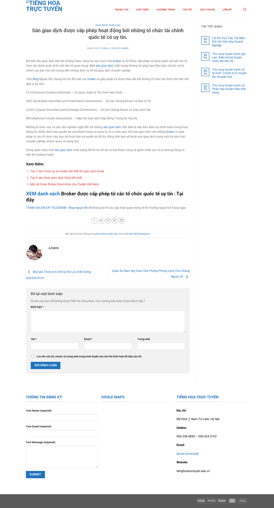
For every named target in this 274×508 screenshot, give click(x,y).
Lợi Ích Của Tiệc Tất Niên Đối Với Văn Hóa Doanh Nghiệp (228, 41)
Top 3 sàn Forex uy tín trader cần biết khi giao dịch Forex (67, 171)
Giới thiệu (142, 9)
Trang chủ (121, 9)
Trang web (143, 339)
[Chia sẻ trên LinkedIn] (121, 221)
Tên (34, 339)
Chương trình (166, 9)
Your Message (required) (40, 442)
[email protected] (187, 453)
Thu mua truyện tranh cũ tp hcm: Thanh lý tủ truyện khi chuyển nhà (229, 73)
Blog (36, 79)
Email (88, 339)
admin (124, 48)
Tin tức (187, 9)
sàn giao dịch (104, 65)
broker (117, 61)
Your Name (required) (39, 410)
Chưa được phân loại (107, 25)
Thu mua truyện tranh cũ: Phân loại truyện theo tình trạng (229, 89)
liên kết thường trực (139, 233)
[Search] (244, 9)
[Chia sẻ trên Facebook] (95, 221)
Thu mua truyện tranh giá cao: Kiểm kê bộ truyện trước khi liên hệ (228, 57)
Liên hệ (227, 9)
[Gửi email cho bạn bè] (108, 221)
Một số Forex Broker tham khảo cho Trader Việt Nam (64, 184)
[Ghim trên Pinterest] (115, 221)
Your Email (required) (38, 426)
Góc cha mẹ (207, 9)
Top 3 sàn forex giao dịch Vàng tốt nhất (56, 178)
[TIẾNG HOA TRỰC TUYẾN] (49, 9)
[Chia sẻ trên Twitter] (101, 221)
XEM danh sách (43, 193)
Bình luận (37, 307)
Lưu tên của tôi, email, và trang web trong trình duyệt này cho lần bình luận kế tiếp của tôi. (89, 356)
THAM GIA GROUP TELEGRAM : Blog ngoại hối (57, 207)
